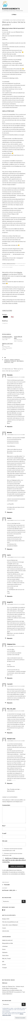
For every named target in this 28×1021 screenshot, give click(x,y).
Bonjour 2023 (5, 919)
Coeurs (4, 928)
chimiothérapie (15, 359)
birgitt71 (10, 602)
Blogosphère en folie (7, 943)
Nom (4, 825)
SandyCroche (11, 738)
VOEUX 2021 (5, 931)
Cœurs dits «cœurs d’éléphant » (10, 925)
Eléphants (4, 952)
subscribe (18, 860)
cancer (6, 359)
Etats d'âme (5, 955)
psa (12, 362)
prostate (7, 362)
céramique (5, 946)
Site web (4, 841)
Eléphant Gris (11, 644)
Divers (4, 949)
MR (5, 357)
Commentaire (6, 805)
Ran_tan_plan (11, 709)
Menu (14, 14)
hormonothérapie (10, 361)
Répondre (9, 426)
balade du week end (7, 940)
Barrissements (11, 9)
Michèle (9, 432)
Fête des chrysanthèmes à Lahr (10, 922)
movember (20, 361)
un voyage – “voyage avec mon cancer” (8, 263)
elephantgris (20, 20)
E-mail (4, 833)
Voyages (4, 967)
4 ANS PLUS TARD (7, 310)
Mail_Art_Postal (6, 958)
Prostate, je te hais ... (7, 336)
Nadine (9, 518)
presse (4, 964)
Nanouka (9, 375)
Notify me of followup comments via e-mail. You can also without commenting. (14, 860)
